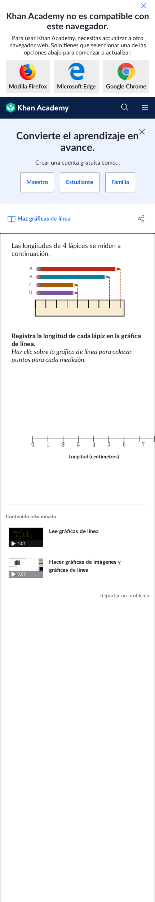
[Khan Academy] (34, 107)
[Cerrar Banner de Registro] (142, 132)
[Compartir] (141, 219)
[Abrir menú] (145, 107)
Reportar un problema (124, 595)
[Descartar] (143, 6)
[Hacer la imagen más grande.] (77, 295)
